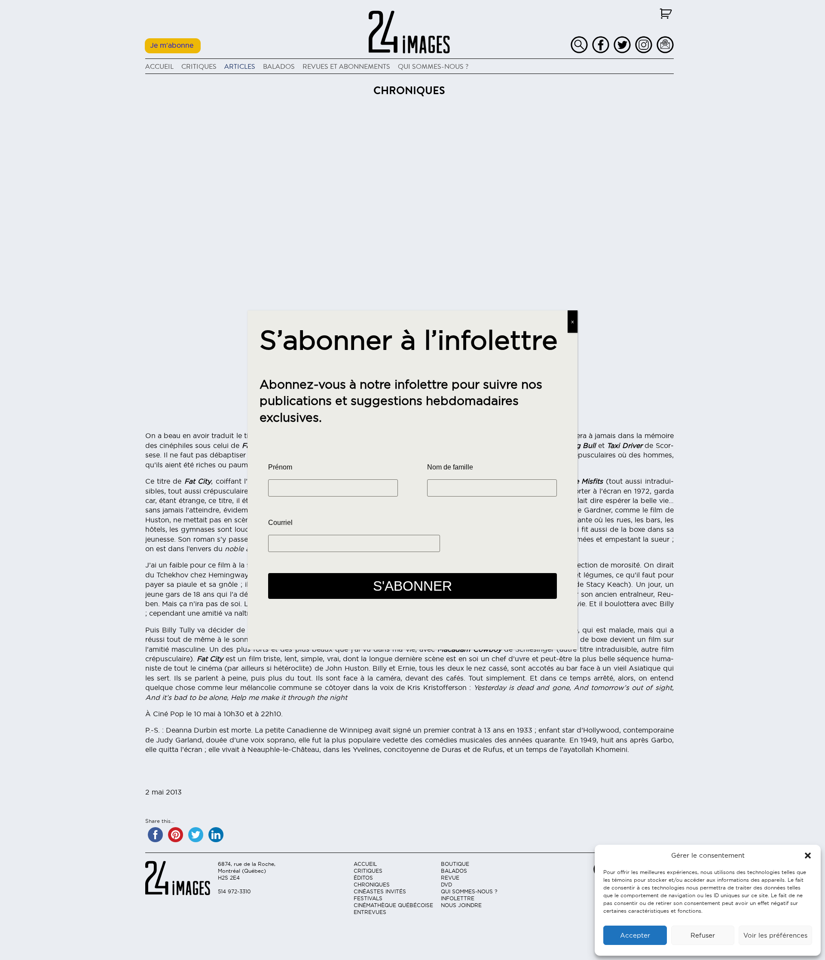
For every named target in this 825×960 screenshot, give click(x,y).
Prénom (280, 467)
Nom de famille (450, 467)
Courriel (280, 522)
